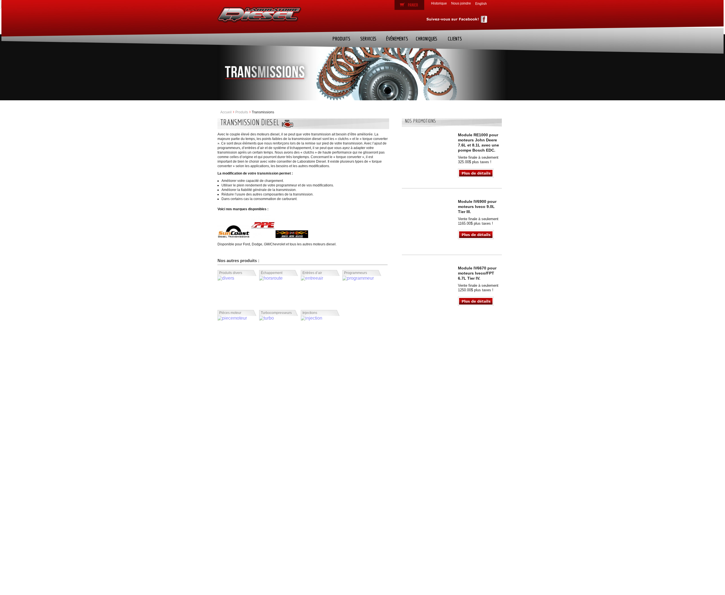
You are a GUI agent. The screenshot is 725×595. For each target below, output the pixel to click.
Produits (341, 39)
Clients (454, 39)
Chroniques (426, 39)
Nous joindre (461, 3)
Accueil (226, 112)
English (481, 4)
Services (368, 39)
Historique (439, 3)
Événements (397, 39)
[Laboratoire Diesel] (259, 15)
